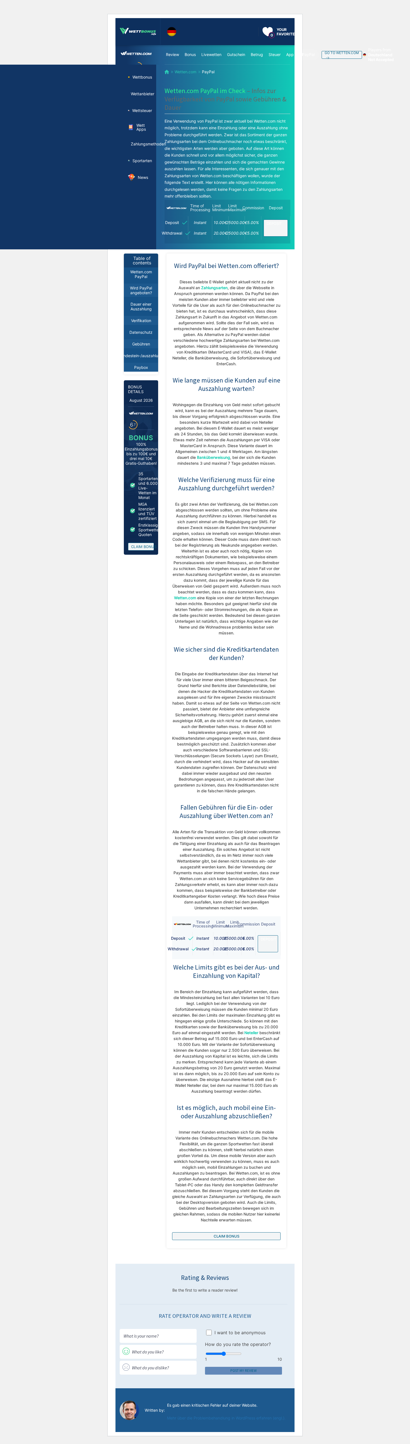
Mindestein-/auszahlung (141, 355)
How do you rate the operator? (238, 1344)
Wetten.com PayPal (141, 274)
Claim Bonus (142, 546)
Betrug (257, 54)
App (290, 54)
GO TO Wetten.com (342, 53)
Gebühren (141, 344)
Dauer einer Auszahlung (141, 306)
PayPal (308, 54)
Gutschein (236, 54)
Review (172, 54)
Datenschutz (141, 332)
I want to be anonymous (240, 1332)
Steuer (275, 54)
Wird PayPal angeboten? (141, 290)
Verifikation (141, 320)
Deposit (274, 223)
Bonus (190, 54)
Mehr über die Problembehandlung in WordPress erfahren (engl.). (226, 1418)
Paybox (141, 367)
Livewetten (211, 54)
